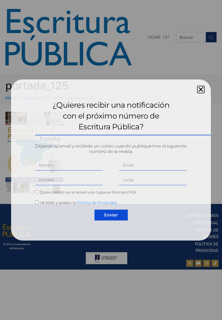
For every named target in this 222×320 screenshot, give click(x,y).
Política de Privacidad (97, 202)
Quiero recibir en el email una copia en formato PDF (88, 192)
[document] (111, 160)
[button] (201, 89)
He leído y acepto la (78, 202)
